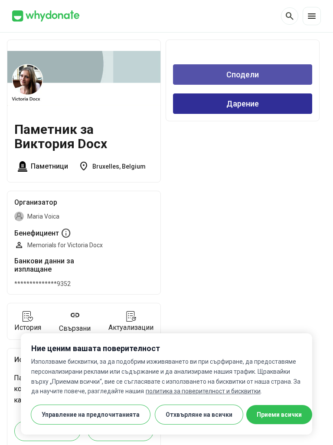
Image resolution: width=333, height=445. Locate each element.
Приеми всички (279, 414)
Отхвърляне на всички (199, 414)
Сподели (242, 74)
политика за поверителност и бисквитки (203, 391)
